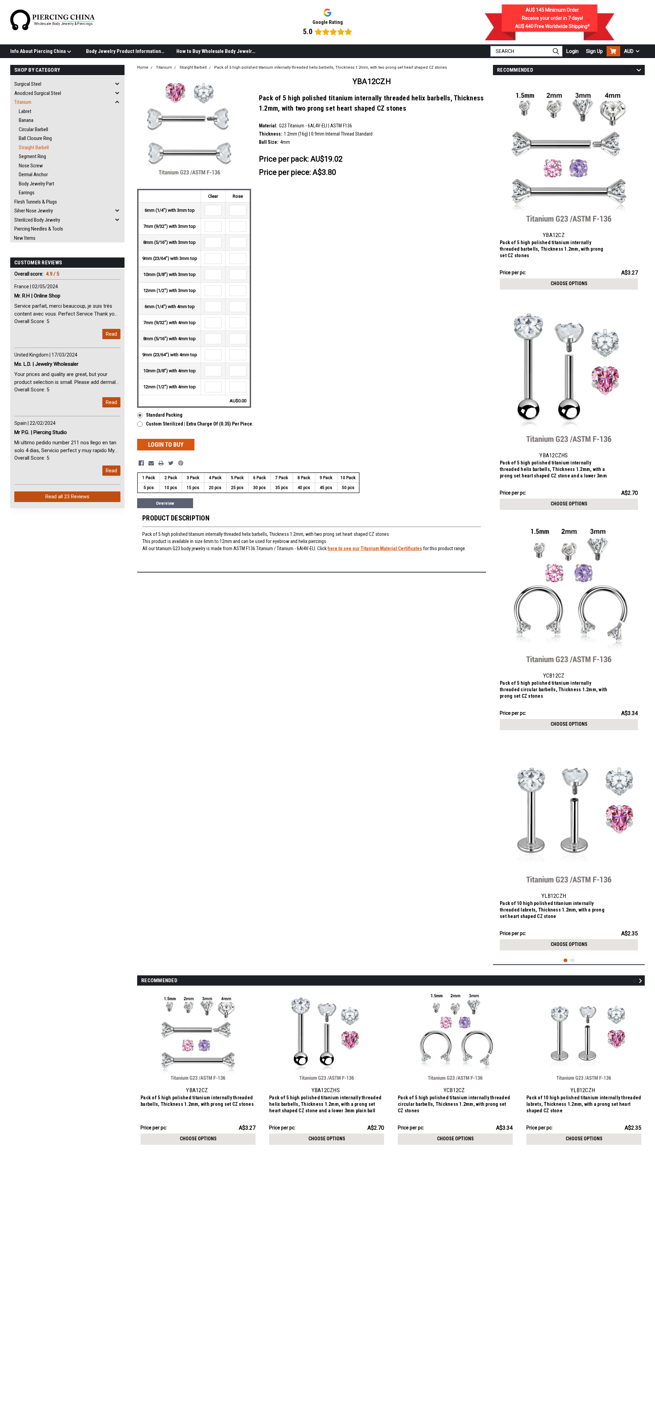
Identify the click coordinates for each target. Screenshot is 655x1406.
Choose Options (569, 283)
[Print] (161, 463)
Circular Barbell (33, 129)
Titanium (22, 102)
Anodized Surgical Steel (37, 93)
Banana (26, 120)
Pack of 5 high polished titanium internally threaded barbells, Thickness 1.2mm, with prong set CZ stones (551, 249)
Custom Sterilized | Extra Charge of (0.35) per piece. (199, 424)
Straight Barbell (34, 147)
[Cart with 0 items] (613, 51)
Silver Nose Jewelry (33, 211)
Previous (632, 71)
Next (638, 71)
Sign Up (594, 51)
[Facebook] (141, 463)
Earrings (26, 193)
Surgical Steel (27, 84)
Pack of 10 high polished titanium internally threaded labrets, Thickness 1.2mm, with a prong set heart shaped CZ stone (552, 910)
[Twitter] (171, 463)
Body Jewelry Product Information (123, 51)
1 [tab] (565, 960)
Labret (25, 111)
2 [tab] (572, 960)
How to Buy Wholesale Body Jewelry (215, 51)
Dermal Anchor (33, 174)
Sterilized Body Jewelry (37, 220)
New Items (24, 238)
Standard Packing (164, 415)
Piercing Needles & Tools (38, 229)
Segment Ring (32, 156)
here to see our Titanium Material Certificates (375, 548)
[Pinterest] (181, 463)
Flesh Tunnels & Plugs (35, 202)
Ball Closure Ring (35, 138)
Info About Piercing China (38, 51)
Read (111, 334)
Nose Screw (31, 166)
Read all (67, 496)
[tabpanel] (568, 187)
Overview (165, 503)
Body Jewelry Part (36, 184)
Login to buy (166, 444)
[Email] (151, 463)
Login (572, 51)
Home (142, 67)
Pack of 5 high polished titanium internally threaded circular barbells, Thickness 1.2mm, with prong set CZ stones (553, 689)
